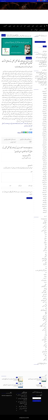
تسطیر (46, 254)
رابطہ (32, 29)
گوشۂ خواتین (45, 316)
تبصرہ (14, 26)
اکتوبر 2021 (45, 188)
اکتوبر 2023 (45, 140)
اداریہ (46, 224)
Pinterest (41, 0)
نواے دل (45, 353)
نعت (46, 349)
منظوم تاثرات (44, 339)
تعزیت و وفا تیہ (44, 258)
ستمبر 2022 (45, 166)
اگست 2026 (44, 91)
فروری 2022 (44, 180)
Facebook (45, 0)
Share (19, 132)
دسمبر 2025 (45, 103)
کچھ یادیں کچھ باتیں (44, 310)
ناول (46, 343)
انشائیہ (33, 26)
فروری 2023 (44, 156)
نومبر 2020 (45, 210)
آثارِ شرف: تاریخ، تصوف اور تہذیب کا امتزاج (34, 379)
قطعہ (46, 308)
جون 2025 (45, 115)
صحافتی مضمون (44, 292)
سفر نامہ (45, 282)
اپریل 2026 (45, 99)
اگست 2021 (44, 192)
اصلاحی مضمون (44, 230)
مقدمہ (46, 333)
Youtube (40, 0)
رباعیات (45, 274)
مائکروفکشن (45, 320)
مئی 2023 (45, 150)
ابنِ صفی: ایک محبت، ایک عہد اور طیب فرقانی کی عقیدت (41, 61)
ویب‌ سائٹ (30, 185)
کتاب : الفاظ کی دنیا (38, 385)
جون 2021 (45, 196)
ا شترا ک (24, 6)
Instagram (37, 0)
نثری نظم (45, 345)
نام (10, 185)
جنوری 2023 (44, 158)
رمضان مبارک (44, 280)
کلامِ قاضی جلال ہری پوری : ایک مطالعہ (41, 58)
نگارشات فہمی (44, 351)
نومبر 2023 (45, 139)
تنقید (24, 26)
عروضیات (45, 298)
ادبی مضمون (45, 226)
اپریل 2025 (45, 119)
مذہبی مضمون (44, 324)
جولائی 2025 (45, 113)
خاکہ (46, 268)
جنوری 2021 (44, 206)
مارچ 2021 (45, 202)
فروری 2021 (44, 204)
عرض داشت (44, 296)
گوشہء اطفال (44, 318)
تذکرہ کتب (45, 250)
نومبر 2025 (45, 105)
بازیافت (45, 242)
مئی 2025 (45, 117)
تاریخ (46, 244)
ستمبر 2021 (45, 190)
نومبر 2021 (45, 186)
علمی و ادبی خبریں (42, 29)
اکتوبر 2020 (45, 212)
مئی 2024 (45, 127)
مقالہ (17, 26)
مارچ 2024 (45, 131)
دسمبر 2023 (45, 137)
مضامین (10, 26)
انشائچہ (45, 238)
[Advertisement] (24, 16)
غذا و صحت (45, 302)
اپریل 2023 (45, 152)
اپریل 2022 (45, 176)
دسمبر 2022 (45, 160)
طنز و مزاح (45, 294)
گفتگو (46, 314)
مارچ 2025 (45, 121)
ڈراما (46, 272)
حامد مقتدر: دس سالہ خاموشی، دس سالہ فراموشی (41, 54)
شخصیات (5, 26)
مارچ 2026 (45, 101)
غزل (46, 304)
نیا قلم (46, 355)
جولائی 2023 (45, 146)
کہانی (46, 312)
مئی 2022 (45, 174)
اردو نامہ (45, 228)
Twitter (44, 0)
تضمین (46, 256)
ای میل (20, 185)
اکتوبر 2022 (45, 164)
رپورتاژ (45, 276)
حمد (46, 266)
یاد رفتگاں (45, 359)
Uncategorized (44, 218)
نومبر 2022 (45, 162)
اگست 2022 (44, 168)
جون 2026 (45, 95)
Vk (39, 0)
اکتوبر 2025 (45, 107)
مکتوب (45, 335)
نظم (46, 347)
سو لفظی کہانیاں (44, 286)
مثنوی (46, 322)
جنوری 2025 (44, 125)
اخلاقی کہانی (45, 222)
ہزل (46, 357)
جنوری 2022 (44, 182)
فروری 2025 (44, 123)
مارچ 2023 (45, 154)
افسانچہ (45, 232)
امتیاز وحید (40, 82)
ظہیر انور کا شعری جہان (43, 66)
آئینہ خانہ (45, 220)
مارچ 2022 (45, 178)
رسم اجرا (45, 278)
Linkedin (43, 0)
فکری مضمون (44, 306)
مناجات (45, 337)
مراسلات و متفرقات (43, 326)
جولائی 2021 (45, 194)
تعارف (41, 26)
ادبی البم (36, 29)
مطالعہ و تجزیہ (44, 329)
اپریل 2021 (45, 200)
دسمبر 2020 (45, 208)
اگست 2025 (44, 111)
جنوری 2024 (44, 135)
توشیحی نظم (45, 264)
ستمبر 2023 (45, 142)
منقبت (45, 341)
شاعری (28, 26)
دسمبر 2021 (45, 184)
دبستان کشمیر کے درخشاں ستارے (41, 270)
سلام (46, 284)
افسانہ (37, 26)
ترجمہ (21, 26)
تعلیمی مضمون (44, 260)
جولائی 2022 (45, 170)
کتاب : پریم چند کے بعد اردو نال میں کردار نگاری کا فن (10, 385)
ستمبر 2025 (45, 109)
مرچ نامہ (25, 410)
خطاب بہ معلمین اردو (43, 76)
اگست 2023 (44, 144)
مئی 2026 (45, 97)
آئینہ (46, 84)
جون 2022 (45, 172)
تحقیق (46, 248)
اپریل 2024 (45, 129)
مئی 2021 (45, 198)
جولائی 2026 (45, 93)
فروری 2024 (44, 133)
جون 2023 (45, 148)
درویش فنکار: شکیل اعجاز (43, 64)
